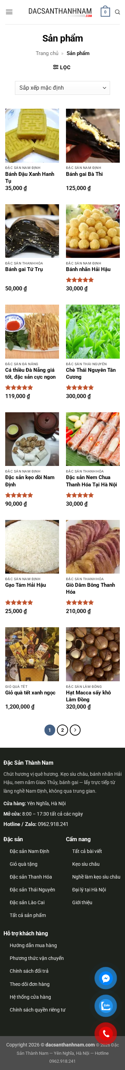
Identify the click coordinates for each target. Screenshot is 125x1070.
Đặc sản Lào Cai (27, 902)
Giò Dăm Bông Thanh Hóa (90, 588)
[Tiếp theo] (75, 730)
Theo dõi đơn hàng (30, 984)
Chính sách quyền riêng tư (38, 1010)
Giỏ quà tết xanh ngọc (30, 693)
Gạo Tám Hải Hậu (25, 585)
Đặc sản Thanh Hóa (31, 877)
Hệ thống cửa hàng (30, 997)
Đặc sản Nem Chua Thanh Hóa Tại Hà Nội (91, 481)
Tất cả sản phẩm (28, 915)
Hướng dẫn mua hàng (33, 945)
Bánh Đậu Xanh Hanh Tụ (29, 177)
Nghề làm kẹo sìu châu (96, 877)
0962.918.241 (53, 824)
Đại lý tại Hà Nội (89, 889)
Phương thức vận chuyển (37, 958)
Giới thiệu (82, 902)
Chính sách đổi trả (29, 971)
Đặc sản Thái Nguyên (32, 889)
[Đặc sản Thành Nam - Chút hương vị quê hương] (60, 12)
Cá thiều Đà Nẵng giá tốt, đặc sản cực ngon (30, 373)
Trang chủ (47, 53)
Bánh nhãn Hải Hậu (88, 269)
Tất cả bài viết (87, 851)
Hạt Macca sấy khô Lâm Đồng (88, 696)
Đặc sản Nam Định (29, 851)
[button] (9, 12)
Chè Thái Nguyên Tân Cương (91, 373)
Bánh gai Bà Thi (84, 174)
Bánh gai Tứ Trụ (24, 269)
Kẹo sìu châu (86, 864)
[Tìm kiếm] (117, 12)
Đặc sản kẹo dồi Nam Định (30, 481)
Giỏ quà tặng (24, 864)
